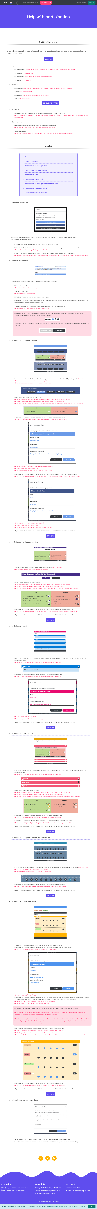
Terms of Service (79, 1206)
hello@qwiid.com (84, 1191)
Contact (78, 3)
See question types (50, 103)
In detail (48, 59)
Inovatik (56, 1201)
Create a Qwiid (46, 3)
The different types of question (45, 1193)
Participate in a (36, 170)
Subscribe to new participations (36, 193)
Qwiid (4, 2)
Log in (84, 3)
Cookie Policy (53, 1206)
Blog (36, 3)
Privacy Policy (63, 1206)
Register (91, 3)
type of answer (83, 379)
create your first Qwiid (53, 1188)
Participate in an (36, 166)
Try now (50, 536)
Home (24, 3)
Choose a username (32, 157)
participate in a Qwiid (53, 1191)
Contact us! (72, 1191)
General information (32, 161)
